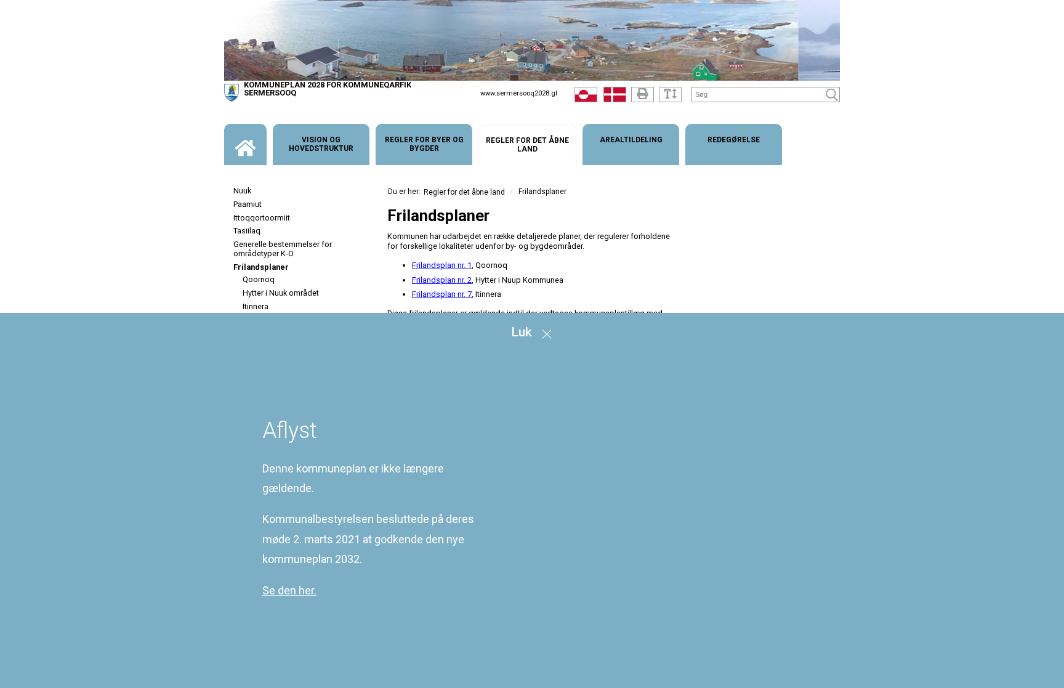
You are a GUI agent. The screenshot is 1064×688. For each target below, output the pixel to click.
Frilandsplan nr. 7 (442, 294)
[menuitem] (245, 144)
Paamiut (247, 204)
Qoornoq (259, 279)
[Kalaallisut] (585, 97)
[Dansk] (614, 97)
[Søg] (831, 94)
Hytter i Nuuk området (281, 292)
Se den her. (289, 590)
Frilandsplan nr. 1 (442, 265)
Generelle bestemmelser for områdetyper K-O (282, 249)
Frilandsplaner (261, 267)
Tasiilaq (246, 230)
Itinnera (255, 306)
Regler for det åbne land (464, 192)
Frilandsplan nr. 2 (442, 280)
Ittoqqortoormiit (261, 217)
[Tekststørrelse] (670, 94)
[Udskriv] (642, 94)
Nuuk (242, 190)
